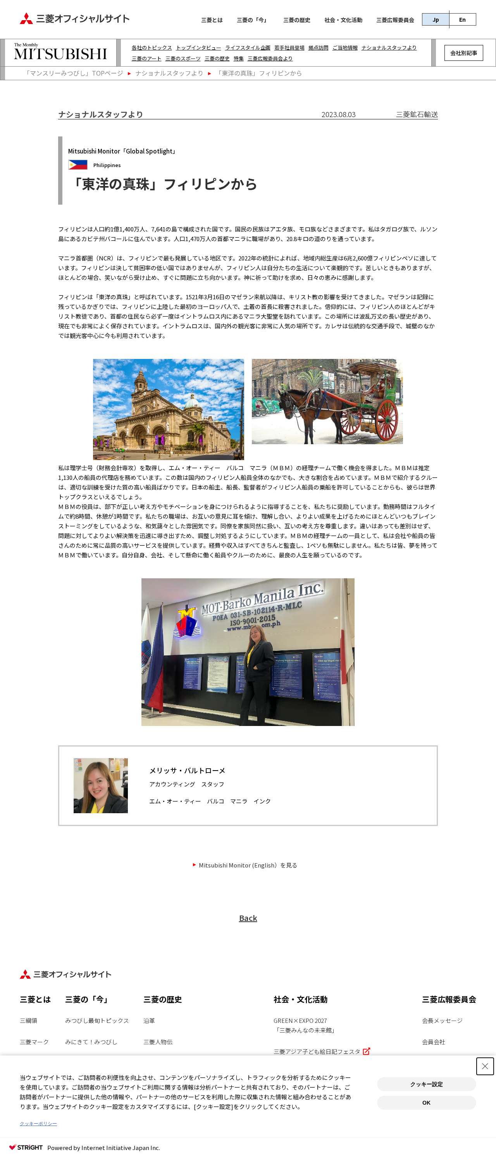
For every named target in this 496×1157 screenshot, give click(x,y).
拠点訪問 (318, 47)
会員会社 (433, 1042)
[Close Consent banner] (485, 1066)
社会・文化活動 (343, 20)
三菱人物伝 (157, 1042)
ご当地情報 (345, 47)
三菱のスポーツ (183, 58)
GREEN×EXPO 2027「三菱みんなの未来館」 (306, 1025)
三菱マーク (34, 1042)
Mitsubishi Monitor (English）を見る (248, 865)
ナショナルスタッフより (389, 47)
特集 (239, 58)
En (462, 19)
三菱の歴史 (296, 20)
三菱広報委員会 (395, 20)
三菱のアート (147, 58)
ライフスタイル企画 (247, 47)
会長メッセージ (442, 1020)
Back (248, 917)
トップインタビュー (198, 47)
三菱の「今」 (253, 20)
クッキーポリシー (38, 1123)
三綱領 (28, 1020)
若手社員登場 (289, 47)
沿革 (149, 1020)
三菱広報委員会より (270, 58)
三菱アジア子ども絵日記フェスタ (317, 1051)
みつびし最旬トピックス (97, 1020)
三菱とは (212, 20)
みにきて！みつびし (91, 1042)
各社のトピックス (152, 47)
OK (426, 1103)
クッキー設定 (426, 1084)
